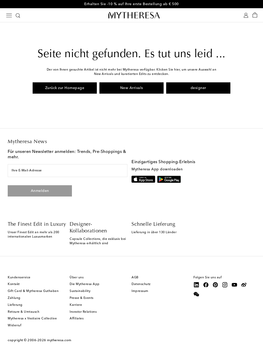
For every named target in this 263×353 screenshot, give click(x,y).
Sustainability (80, 291)
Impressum (140, 291)
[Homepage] (131, 15)
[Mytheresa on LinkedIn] (196, 285)
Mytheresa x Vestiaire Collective (32, 318)
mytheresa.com (59, 340)
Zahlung (14, 298)
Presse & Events (81, 298)
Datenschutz (141, 284)
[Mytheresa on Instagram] (225, 285)
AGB (135, 277)
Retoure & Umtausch (23, 311)
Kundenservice (19, 277)
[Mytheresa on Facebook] (206, 285)
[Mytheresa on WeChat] (196, 294)
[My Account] (245, 15)
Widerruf (14, 325)
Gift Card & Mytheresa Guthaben (33, 291)
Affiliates (76, 318)
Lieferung (15, 305)
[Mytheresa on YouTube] (234, 285)
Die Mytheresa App (85, 284)
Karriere (76, 305)
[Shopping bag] (254, 15)
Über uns (76, 277)
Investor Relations (83, 311)
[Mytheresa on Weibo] (244, 285)
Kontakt (14, 284)
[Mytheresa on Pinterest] (215, 285)
